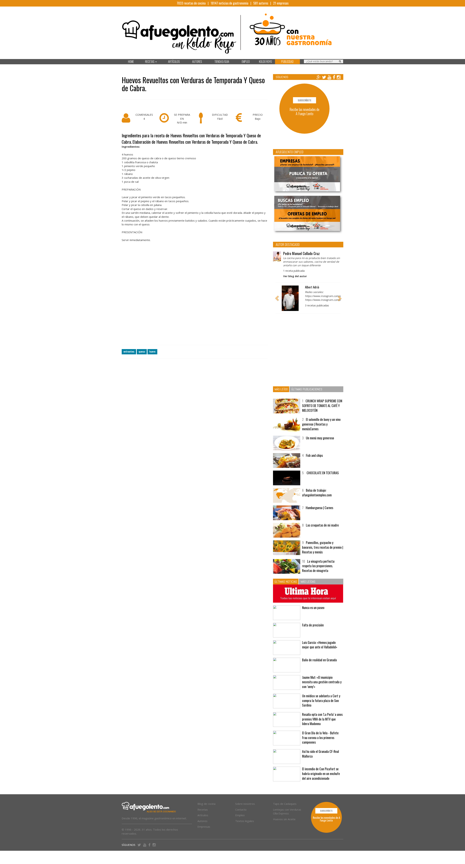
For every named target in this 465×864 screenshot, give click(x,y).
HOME (131, 61)
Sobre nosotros (245, 804)
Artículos (202, 815)
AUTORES (197, 61)
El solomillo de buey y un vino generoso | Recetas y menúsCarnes (321, 424)
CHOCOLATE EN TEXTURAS (322, 472)
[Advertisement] (195, 297)
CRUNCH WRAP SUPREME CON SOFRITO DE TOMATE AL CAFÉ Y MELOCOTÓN (322, 405)
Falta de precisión (313, 625)
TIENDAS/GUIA (221, 61)
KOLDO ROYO (265, 61)
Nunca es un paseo (313, 607)
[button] (277, 298)
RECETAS (150, 61)
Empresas (203, 826)
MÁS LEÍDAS (308, 581)
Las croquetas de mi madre (322, 525)
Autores (202, 821)
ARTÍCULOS (174, 61)
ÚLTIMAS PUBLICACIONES (306, 389)
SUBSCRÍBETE (304, 100)
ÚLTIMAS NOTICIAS (285, 581)
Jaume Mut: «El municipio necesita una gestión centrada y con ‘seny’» (321, 682)
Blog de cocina (206, 804)
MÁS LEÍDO (281, 389)
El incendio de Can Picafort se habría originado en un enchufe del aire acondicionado (321, 773)
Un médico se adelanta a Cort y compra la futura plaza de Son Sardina (321, 700)
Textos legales (244, 821)
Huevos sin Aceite (284, 819)
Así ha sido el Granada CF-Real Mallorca (320, 753)
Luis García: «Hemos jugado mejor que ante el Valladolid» (319, 644)
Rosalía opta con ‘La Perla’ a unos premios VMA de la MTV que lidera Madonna (322, 719)
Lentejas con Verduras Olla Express (287, 811)
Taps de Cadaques (284, 804)
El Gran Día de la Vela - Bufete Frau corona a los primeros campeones (320, 737)
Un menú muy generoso (320, 438)
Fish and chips (314, 455)
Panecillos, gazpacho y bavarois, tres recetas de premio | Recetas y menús (322, 547)
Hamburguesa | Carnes (319, 507)
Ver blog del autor (295, 276)
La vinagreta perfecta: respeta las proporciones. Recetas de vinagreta (318, 566)
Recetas (202, 809)
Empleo (240, 815)
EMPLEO (246, 61)
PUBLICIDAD (287, 61)
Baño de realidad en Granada (319, 659)
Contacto (240, 809)
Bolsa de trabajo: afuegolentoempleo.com (317, 492)
